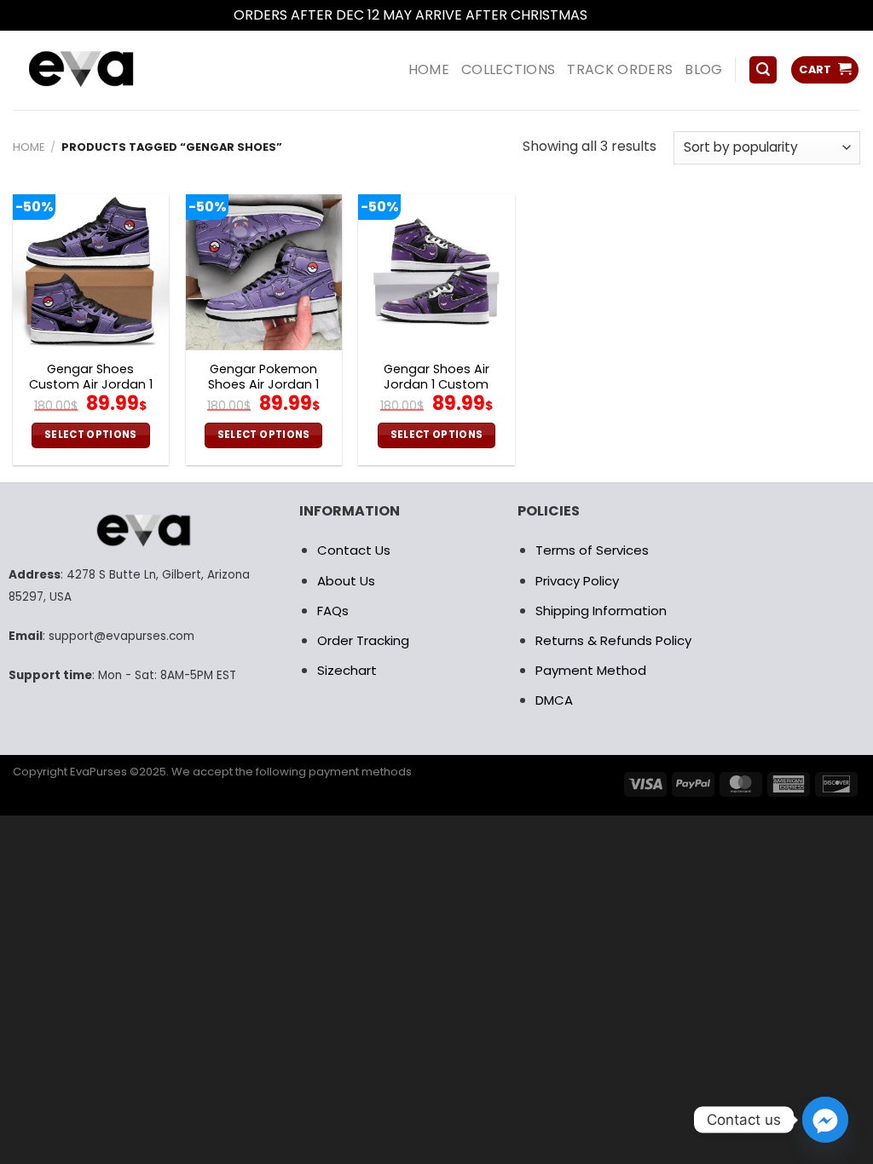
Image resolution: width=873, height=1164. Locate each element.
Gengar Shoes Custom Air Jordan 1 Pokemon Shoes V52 (90, 385)
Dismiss (615, 15)
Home (28, 147)
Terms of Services (592, 550)
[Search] (763, 70)
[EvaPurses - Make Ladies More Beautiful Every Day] (123, 70)
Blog (703, 69)
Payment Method (590, 670)
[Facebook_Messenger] (825, 1120)
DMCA (554, 700)
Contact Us (353, 550)
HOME (428, 69)
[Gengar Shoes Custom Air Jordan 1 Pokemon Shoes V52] (91, 272)
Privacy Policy (577, 581)
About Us (346, 581)
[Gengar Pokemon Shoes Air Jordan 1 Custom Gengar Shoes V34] (264, 272)
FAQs (333, 610)
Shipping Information (601, 610)
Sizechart (347, 670)
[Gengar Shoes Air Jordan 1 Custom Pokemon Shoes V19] (436, 272)
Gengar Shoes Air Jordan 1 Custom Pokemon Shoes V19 (436, 385)
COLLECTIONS (508, 69)
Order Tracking (363, 640)
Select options (90, 434)
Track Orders (620, 69)
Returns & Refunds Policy (613, 640)
